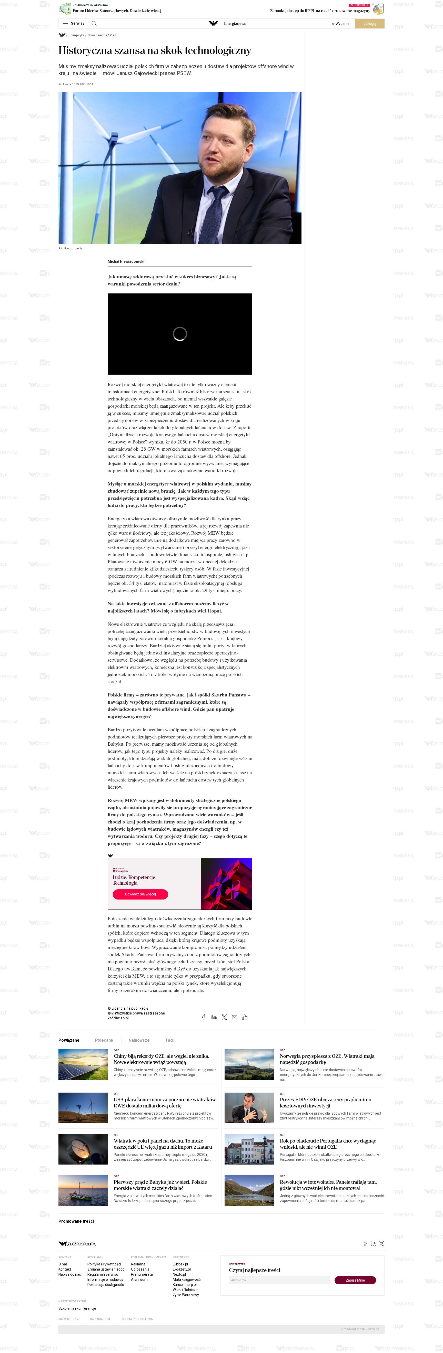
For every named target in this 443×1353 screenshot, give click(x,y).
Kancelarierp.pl (185, 1285)
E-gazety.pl (182, 1269)
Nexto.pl (179, 1274)
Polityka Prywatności (104, 1264)
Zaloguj (370, 24)
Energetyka (77, 35)
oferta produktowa (137, 1319)
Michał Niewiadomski (126, 261)
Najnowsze (139, 1040)
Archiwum (139, 1279)
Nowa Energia (97, 35)
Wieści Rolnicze (185, 1290)
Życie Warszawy (186, 1295)
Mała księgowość (186, 1279)
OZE (113, 35)
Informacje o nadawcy (105, 1279)
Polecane (104, 1040)
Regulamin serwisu (102, 1274)
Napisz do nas (69, 1274)
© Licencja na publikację (128, 1008)
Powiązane (68, 1040)
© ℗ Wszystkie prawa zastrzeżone (136, 1013)
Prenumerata (142, 1274)
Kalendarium (100, 1319)
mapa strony (68, 1319)
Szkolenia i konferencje (77, 1308)
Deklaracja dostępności (106, 1285)
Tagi (169, 1040)
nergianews (235, 23)
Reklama (138, 1264)
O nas (63, 1264)
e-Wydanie (340, 24)
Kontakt (64, 1269)
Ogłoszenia (140, 1269)
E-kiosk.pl (180, 1264)
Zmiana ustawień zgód (106, 1269)
